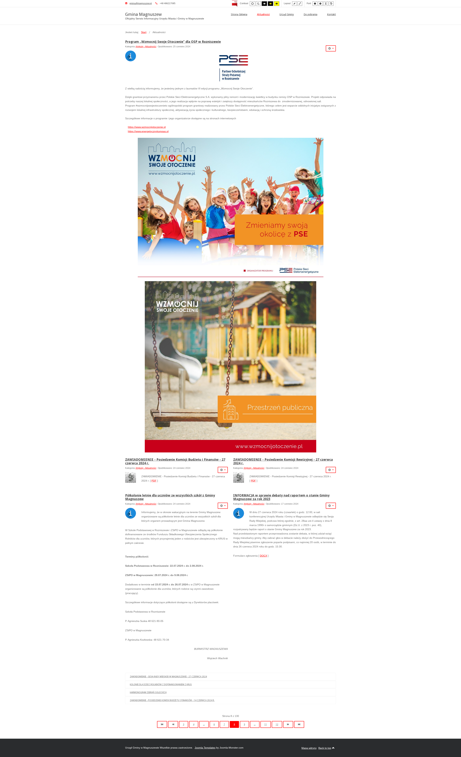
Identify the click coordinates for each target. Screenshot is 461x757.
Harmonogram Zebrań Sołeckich (148, 692)
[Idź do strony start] (162, 724)
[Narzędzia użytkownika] (331, 48)
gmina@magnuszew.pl (140, 3)
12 (277, 724)
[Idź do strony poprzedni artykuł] (173, 724)
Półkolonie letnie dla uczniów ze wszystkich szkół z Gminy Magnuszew (170, 497)
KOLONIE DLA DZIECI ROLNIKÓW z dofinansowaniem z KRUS (161, 684)
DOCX (263, 555)
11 (265, 724)
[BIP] (235, 3)
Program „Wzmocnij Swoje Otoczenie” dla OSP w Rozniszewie (173, 42)
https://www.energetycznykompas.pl (148, 131)
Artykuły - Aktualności (146, 46)
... (204, 724)
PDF (153, 480)
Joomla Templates (205, 747)
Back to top (324, 748)
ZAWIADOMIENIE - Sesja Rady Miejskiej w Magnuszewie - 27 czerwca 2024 (168, 676)
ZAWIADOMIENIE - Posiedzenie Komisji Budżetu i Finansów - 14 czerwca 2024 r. (172, 700)
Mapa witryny (309, 748)
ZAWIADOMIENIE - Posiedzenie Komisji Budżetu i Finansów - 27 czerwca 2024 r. (175, 461)
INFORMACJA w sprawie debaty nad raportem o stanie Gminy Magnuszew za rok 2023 (281, 497)
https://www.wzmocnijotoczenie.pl (147, 127)
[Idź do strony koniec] (299, 724)
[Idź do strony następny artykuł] (288, 724)
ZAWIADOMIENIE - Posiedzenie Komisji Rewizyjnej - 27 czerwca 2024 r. (283, 461)
